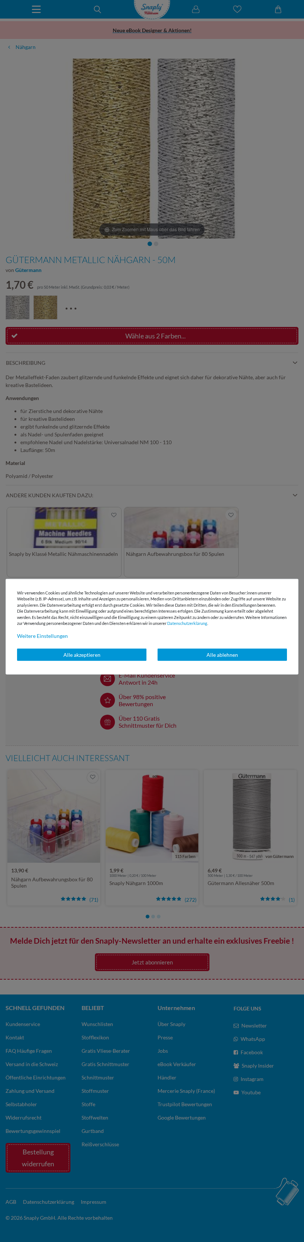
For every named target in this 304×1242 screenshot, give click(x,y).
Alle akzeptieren (81, 654)
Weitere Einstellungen (42, 635)
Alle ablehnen (222, 654)
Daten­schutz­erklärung (187, 623)
